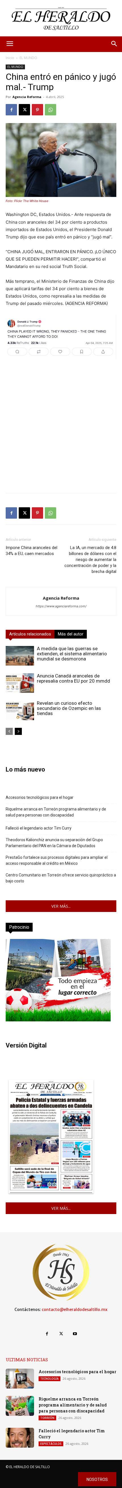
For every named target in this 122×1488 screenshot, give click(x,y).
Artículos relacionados (30, 634)
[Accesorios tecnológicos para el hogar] (20, 1379)
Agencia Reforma (26, 97)
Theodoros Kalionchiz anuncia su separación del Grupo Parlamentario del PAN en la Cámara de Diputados (54, 842)
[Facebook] (11, 109)
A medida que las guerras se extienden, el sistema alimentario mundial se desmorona (72, 654)
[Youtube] (75, 1333)
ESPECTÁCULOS (51, 1444)
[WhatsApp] (50, 109)
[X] (24, 109)
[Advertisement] (61, 427)
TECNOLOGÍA (49, 1379)
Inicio (10, 57)
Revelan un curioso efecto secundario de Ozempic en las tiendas (69, 708)
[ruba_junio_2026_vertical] (58, 1020)
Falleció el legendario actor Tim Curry (38, 828)
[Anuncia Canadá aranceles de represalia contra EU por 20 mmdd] (20, 683)
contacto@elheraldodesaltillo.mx (75, 1309)
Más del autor (70, 634)
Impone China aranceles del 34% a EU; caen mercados (31, 550)
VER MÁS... (61, 906)
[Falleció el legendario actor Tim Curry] (20, 1438)
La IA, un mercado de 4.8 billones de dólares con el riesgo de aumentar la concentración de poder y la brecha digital (90, 559)
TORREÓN (47, 1418)
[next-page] (18, 731)
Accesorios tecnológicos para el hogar (39, 797)
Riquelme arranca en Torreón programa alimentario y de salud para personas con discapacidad (56, 812)
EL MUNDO (28, 57)
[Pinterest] (37, 109)
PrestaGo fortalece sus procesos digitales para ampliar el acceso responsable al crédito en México (57, 860)
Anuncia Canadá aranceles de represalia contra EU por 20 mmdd (73, 678)
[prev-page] (9, 731)
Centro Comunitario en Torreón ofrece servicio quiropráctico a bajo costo (61, 878)
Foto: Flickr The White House (27, 201)
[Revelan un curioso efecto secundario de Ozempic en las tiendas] (20, 710)
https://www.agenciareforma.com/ (61, 606)
